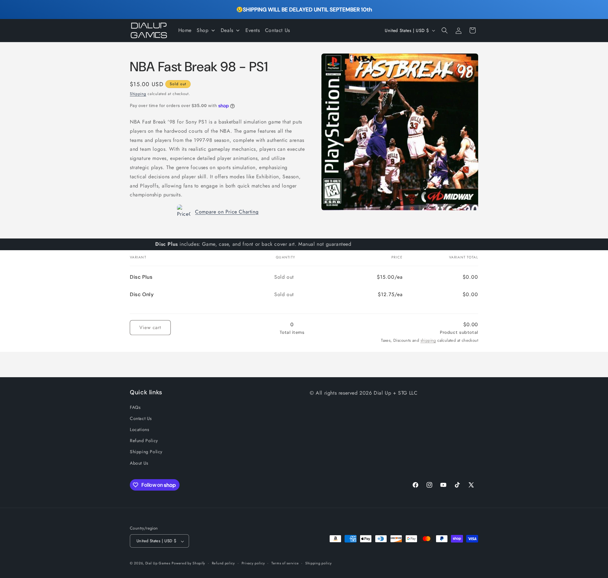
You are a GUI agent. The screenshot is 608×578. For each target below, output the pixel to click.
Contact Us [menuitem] (277, 30)
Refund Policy (144, 440)
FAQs (135, 407)
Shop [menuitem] (202, 30)
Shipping (138, 94)
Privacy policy (253, 563)
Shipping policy (318, 563)
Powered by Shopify (188, 563)
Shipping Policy (146, 451)
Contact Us (141, 418)
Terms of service (285, 563)
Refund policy (223, 563)
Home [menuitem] (185, 30)
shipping (428, 340)
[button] (445, 30)
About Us (139, 463)
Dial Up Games (157, 563)
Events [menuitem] (252, 30)
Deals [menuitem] (227, 30)
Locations (139, 429)
